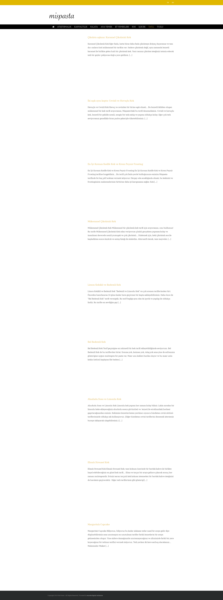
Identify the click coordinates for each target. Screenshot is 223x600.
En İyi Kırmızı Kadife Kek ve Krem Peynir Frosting (115, 164)
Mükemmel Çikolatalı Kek (102, 221)
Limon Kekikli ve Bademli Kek (104, 284)
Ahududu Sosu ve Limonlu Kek (105, 399)
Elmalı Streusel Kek (98, 462)
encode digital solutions (95, 595)
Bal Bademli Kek (97, 341)
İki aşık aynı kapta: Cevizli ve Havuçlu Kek (111, 100)
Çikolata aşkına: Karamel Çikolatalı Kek (109, 37)
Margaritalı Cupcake (99, 524)
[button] (167, 26)
